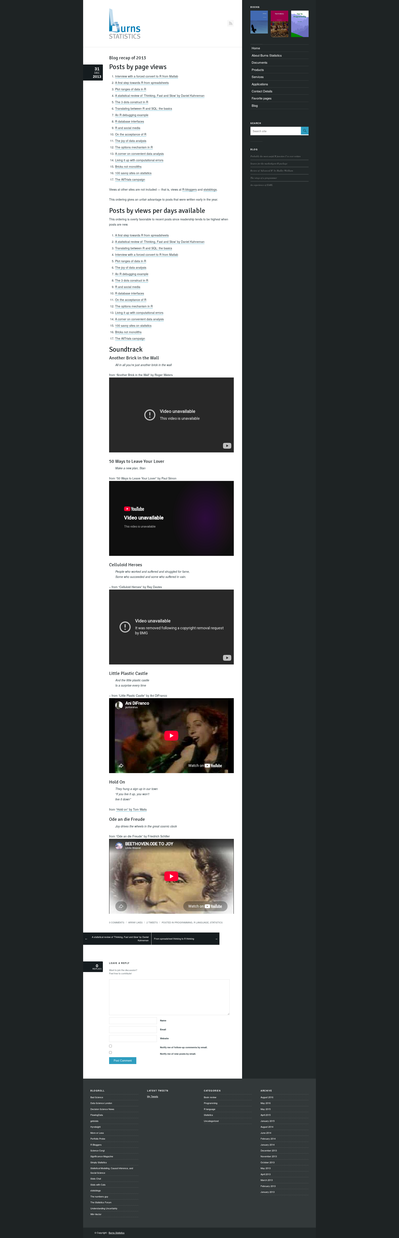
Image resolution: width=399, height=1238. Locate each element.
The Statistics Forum (100, 1202)
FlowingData (96, 1114)
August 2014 (267, 1126)
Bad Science (96, 1097)
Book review (210, 1097)
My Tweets (152, 1096)
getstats (94, 1121)
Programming (183, 922)
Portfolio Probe (97, 1138)
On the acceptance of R (130, 134)
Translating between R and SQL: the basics (143, 108)
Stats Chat (95, 1178)
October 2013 (268, 1162)
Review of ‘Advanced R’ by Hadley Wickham (271, 170)
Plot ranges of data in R (130, 89)
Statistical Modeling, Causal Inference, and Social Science (111, 1170)
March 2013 (267, 1180)
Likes (135, 922)
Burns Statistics (116, 1232)
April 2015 (266, 1114)
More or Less (97, 1132)
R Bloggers (96, 1144)
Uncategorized (211, 1121)
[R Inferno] (279, 24)
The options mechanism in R (134, 147)
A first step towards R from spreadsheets (142, 83)
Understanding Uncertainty (103, 1208)
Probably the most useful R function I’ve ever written (275, 156)
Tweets (152, 922)
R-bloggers (189, 189)
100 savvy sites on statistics (133, 173)
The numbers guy (99, 1196)
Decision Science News (102, 1109)
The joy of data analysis (130, 141)
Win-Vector (95, 1214)
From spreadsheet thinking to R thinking (174, 938)
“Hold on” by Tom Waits (131, 809)
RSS (230, 23)
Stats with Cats (98, 1184)
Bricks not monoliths (128, 166)
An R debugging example (131, 115)
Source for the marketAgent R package (268, 163)
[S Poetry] (259, 23)
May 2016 (266, 1103)
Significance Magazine (101, 1156)
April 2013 (266, 1174)
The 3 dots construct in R (131, 102)
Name (163, 1020)
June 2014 (266, 1132)
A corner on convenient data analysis (139, 153)
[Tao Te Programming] (300, 24)
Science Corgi (97, 1150)
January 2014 (268, 1144)
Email (163, 1029)
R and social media (127, 128)
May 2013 (266, 1168)
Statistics (216, 922)
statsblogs (210, 189)
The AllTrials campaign (130, 179)
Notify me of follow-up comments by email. (183, 1047)
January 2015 (268, 1121)
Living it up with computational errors (139, 160)
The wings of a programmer (263, 177)
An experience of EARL (261, 184)
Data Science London (101, 1103)
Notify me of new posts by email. (178, 1053)
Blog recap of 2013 (127, 58)
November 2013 (269, 1156)
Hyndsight (95, 1126)
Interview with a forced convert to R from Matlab (146, 76)
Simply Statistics (98, 1162)
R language (201, 922)
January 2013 (268, 1191)
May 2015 (266, 1109)
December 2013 (269, 1150)
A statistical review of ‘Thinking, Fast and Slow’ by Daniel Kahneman (159, 95)
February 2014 (268, 1138)
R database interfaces (129, 121)
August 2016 (267, 1097)
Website (164, 1038)
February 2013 (268, 1186)
